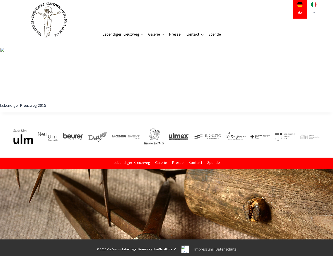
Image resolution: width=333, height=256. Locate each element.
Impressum (203, 249)
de (300, 12)
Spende (214, 34)
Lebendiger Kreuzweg (131, 162)
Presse (175, 34)
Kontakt (195, 162)
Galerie (161, 162)
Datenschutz (225, 249)
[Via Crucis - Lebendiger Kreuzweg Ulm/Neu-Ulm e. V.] (49, 20)
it (313, 12)
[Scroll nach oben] (329, 210)
